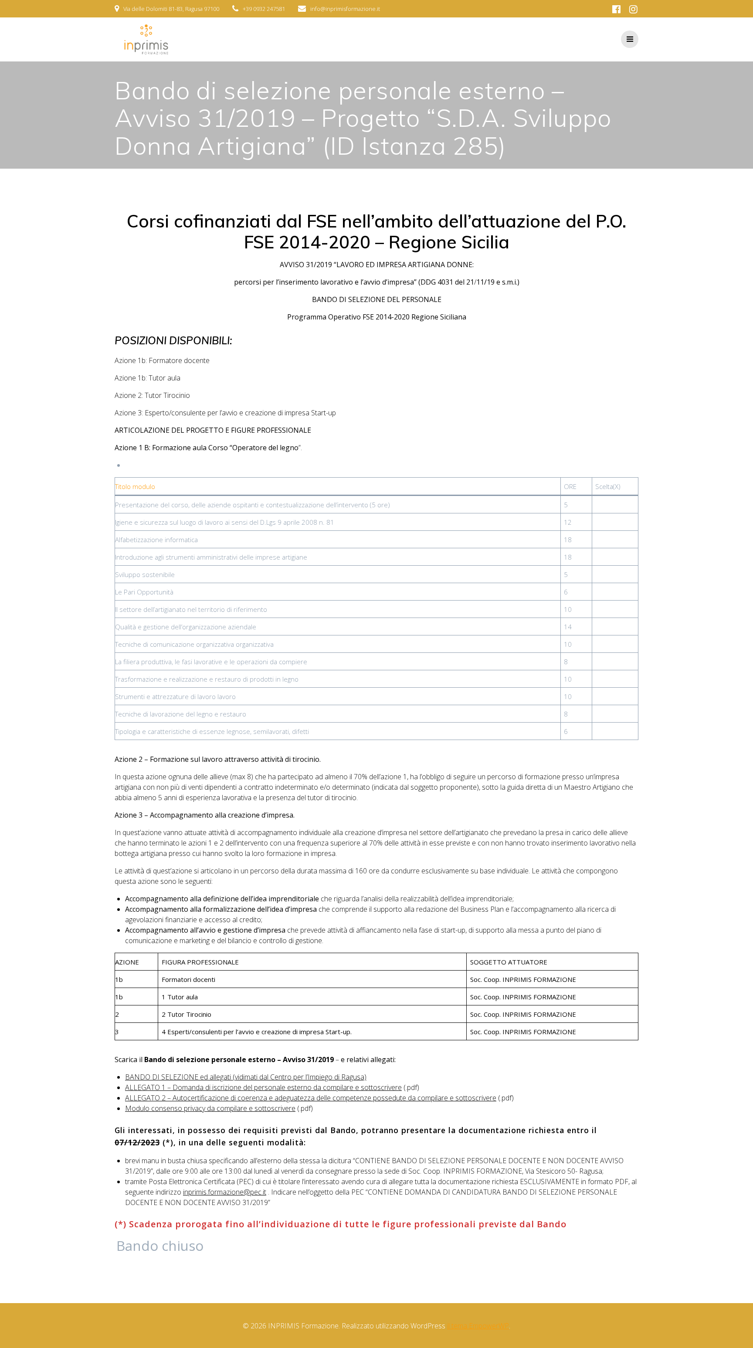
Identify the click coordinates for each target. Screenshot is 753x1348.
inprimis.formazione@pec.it (224, 1192)
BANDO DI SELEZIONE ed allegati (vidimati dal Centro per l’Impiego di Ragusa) (245, 1077)
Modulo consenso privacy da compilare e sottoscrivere (210, 1108)
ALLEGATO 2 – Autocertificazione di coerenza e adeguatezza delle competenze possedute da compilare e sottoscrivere (310, 1098)
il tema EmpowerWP (478, 1326)
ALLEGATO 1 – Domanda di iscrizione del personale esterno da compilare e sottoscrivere (263, 1087)
